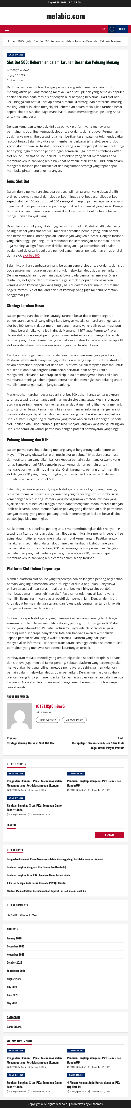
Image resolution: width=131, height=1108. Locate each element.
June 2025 (12, 995)
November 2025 (15, 954)
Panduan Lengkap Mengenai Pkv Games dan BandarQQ (94, 783)
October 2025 (14, 962)
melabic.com (65, 15)
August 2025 (14, 979)
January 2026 (14, 938)
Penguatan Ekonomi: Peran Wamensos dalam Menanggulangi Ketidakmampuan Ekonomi (35, 783)
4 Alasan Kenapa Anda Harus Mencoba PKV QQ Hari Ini (36, 883)
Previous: (31, 740)
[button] (7, 29)
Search (11, 825)
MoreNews (78, 1104)
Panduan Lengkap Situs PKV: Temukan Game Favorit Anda (34, 807)
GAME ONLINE (16, 54)
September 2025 (16, 971)
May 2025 (12, 1003)
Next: (98, 743)
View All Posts (74, 720)
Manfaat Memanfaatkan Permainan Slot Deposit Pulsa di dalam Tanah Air (46, 891)
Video (122, 29)
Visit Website (47, 720)
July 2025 (12, 987)
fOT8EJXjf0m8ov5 (19, 70)
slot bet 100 (31, 255)
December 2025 (15, 946)
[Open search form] (104, 29)
